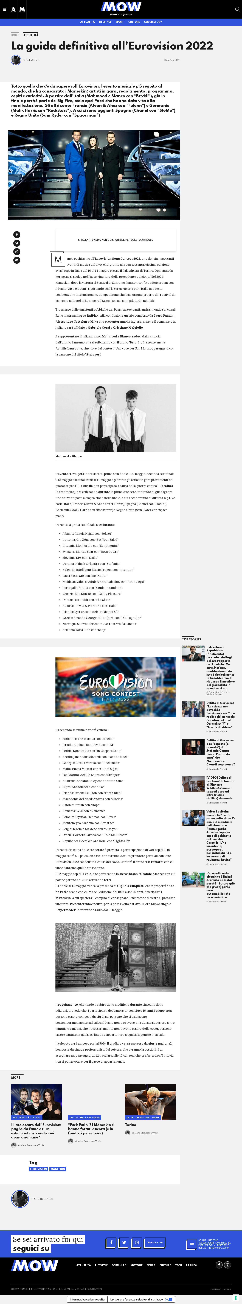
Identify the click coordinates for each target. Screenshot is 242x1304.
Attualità (87, 22)
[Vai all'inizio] (34, 1265)
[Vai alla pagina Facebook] (219, 1264)
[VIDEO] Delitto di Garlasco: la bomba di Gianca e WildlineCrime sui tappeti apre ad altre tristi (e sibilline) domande (220, 788)
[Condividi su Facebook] (16, 234)
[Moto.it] (22, 9)
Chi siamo (215, 1290)
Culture (134, 22)
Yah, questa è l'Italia (27, 1117)
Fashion (192, 1265)
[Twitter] (124, 1242)
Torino (130, 1125)
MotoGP (136, 1265)
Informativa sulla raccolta (87, 1299)
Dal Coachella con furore (85, 1117)
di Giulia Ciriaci (31, 60)
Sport (120, 22)
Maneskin (57, 1169)
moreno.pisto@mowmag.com (213, 1247)
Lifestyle (105, 22)
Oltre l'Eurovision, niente (143, 1117)
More (15, 1077)
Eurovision (38, 1169)
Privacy (227, 1290)
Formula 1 (119, 1265)
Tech (178, 1265)
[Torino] (150, 1102)
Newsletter (155, 1242)
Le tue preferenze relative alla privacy (136, 1299)
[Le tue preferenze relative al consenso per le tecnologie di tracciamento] (235, 1297)
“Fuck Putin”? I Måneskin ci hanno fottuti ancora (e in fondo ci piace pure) (91, 1129)
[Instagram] (137, 1242)
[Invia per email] (16, 260)
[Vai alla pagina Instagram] (227, 1264)
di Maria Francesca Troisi (31, 1145)
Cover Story (153, 22)
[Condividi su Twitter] (16, 243)
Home (15, 35)
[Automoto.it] (13, 9)
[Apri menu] (4, 9)
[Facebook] (111, 1242)
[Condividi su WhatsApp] (16, 251)
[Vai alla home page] (121, 6)
